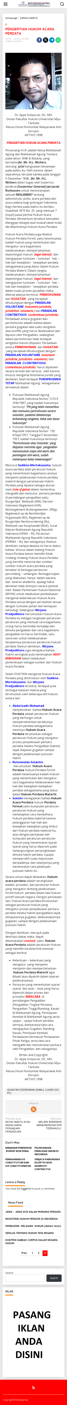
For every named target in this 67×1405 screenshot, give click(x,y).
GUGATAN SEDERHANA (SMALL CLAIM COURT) (33, 1091)
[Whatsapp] (58, 40)
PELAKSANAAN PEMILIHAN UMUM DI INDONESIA (46, 1151)
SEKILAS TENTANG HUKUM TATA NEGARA (29, 1233)
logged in (26, 1188)
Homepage (11, 18)
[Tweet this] (45, 40)
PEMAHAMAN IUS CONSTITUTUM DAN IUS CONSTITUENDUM (18, 1162)
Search (9, 1272)
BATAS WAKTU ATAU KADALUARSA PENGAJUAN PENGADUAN (17, 1125)
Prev (24, 1253)
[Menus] (5, 4)
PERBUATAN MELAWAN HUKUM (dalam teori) (33, 1226)
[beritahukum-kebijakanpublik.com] (34, 4)
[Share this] (39, 40)
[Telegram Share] (51, 40)
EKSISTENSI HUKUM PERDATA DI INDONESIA (31, 1218)
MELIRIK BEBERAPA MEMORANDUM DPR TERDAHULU (49, 1123)
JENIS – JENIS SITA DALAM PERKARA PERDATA (33, 1211)
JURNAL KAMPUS (29, 18)
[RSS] (33, 1109)
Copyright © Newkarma (15, 1399)
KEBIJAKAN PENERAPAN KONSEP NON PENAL (18, 1149)
